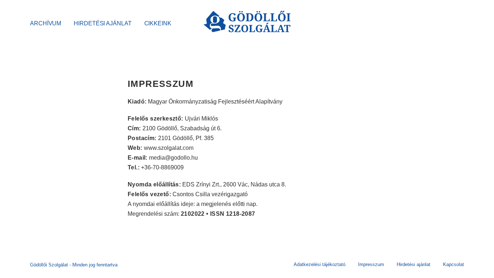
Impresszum (371, 264)
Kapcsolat (453, 264)
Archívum (45, 23)
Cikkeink (157, 23)
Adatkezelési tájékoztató (319, 264)
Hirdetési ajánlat (102, 23)
